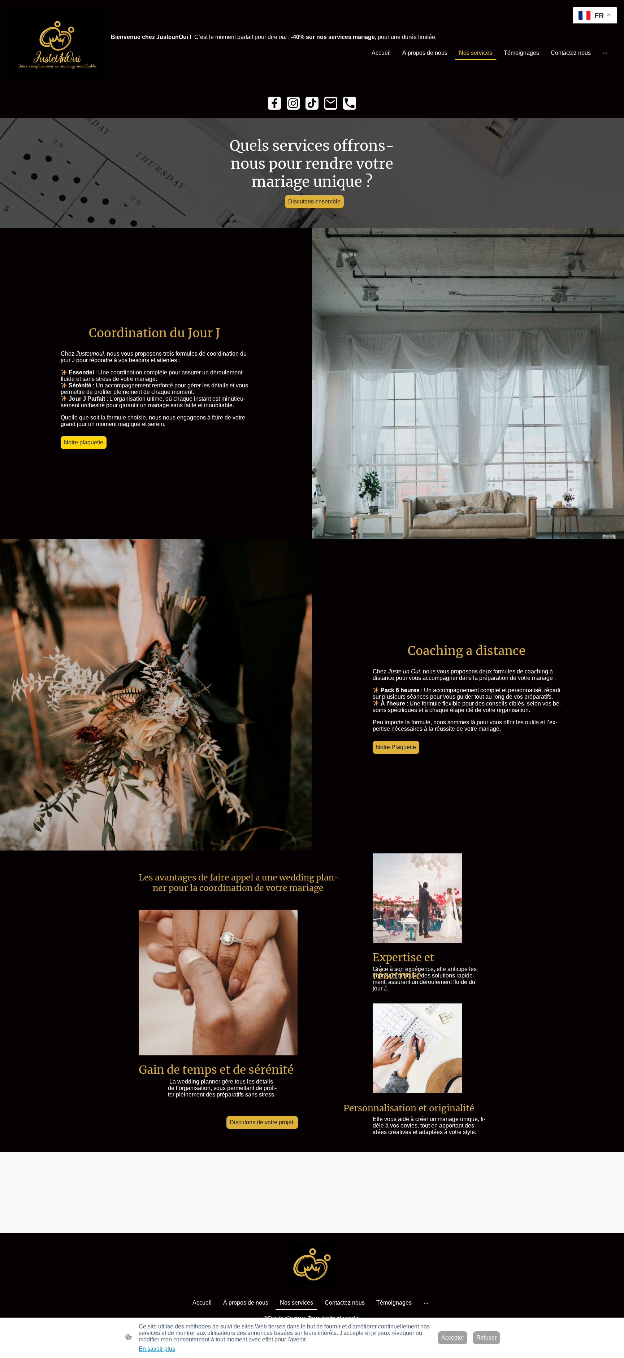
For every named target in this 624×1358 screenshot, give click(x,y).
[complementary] (595, 16)
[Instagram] (293, 103)
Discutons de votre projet (262, 1122)
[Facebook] (274, 103)
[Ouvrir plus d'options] (605, 53)
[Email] (330, 103)
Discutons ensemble (314, 201)
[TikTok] (312, 103)
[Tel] (349, 103)
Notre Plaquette (396, 747)
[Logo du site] (57, 43)
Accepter (452, 1338)
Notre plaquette (83, 442)
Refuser (486, 1338)
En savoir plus (157, 1349)
